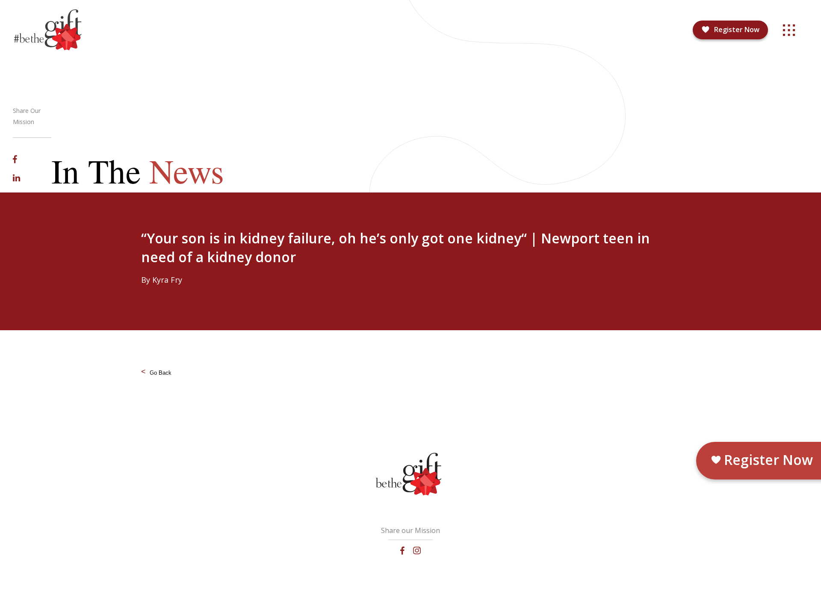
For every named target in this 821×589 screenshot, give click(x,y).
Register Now (736, 29)
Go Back (160, 373)
